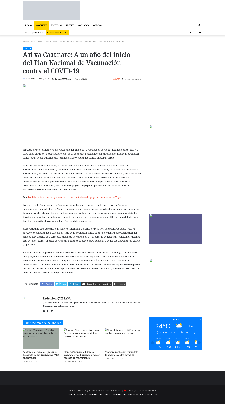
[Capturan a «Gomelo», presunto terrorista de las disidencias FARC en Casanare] (41, 338)
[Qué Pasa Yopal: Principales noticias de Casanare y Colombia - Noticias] (51, 10)
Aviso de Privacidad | (77, 394)
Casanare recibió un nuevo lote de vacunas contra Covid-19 (121, 353)
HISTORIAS (56, 25)
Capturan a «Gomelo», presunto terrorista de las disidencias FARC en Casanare (41, 355)
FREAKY (70, 25)
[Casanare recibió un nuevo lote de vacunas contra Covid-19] (123, 338)
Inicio (28, 41)
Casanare (36, 41)
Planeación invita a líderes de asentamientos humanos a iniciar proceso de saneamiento (82, 355)
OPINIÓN (97, 25)
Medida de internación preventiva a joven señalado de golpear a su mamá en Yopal (75, 197)
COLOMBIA (83, 25)
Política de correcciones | (100, 394)
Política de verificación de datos (143, 394)
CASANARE (41, 25)
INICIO (28, 25)
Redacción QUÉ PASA (61, 79)
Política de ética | (120, 394)
